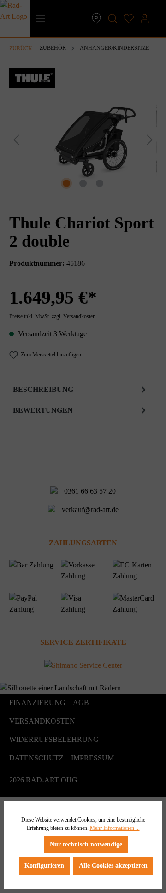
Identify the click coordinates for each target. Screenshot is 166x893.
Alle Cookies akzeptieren (113, 865)
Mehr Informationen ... (115, 828)
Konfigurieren (44, 865)
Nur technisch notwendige (86, 844)
